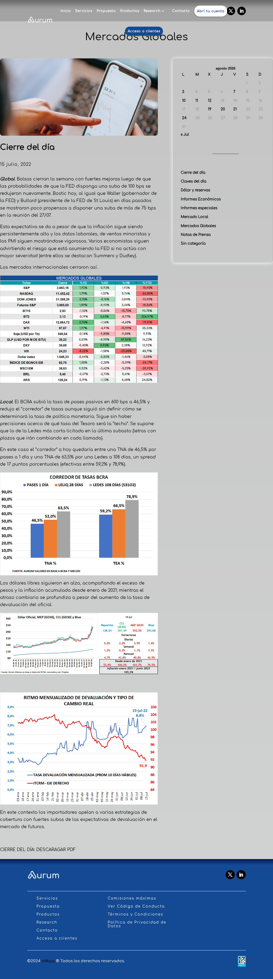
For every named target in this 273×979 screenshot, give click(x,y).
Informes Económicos (201, 199)
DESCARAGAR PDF (56, 849)
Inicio (66, 11)
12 (209, 101)
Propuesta (106, 11)
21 (235, 109)
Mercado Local (194, 217)
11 (196, 101)
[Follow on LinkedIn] (241, 11)
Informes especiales (199, 208)
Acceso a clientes (144, 31)
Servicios (83, 11)
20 (223, 109)
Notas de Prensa (196, 235)
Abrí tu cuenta (210, 11)
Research (152, 11)
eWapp (49, 961)
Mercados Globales (198, 226)
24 (184, 118)
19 (209, 109)
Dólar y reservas (195, 190)
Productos (129, 11)
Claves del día (193, 181)
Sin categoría (193, 243)
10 (184, 101)
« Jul (185, 134)
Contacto (181, 11)
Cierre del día (193, 173)
